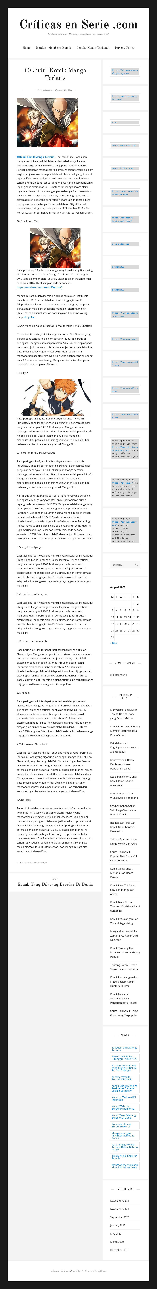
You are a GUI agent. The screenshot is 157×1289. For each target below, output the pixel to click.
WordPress (85, 1271)
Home (27, 47)
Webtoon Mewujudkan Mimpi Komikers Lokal (125, 1166)
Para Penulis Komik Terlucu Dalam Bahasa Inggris (125, 1147)
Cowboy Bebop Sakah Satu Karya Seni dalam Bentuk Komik (123, 810)
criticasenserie (118, 674)
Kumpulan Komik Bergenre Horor (121, 1125)
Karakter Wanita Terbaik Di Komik (122, 1078)
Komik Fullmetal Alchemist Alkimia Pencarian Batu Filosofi (123, 998)
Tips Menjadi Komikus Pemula (124, 1157)
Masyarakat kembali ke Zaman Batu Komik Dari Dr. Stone (124, 936)
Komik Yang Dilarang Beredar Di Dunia (124, 1116)
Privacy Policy (124, 47)
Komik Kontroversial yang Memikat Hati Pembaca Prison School (125, 731)
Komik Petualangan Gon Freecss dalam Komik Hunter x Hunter (124, 982)
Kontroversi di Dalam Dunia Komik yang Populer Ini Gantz (122, 764)
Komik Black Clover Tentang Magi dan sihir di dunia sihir (125, 906)
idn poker (29, 317)
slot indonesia (120, 244)
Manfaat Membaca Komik (53, 47)
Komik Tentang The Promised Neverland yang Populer (125, 952)
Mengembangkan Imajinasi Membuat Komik (123, 1135)
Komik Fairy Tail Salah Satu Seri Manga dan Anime (122, 890)
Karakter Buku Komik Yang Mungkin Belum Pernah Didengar (124, 1068)
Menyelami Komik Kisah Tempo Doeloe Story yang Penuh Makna (124, 714)
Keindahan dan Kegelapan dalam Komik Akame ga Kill (124, 747)
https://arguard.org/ (124, 339)
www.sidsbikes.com (122, 168)
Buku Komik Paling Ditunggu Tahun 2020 (124, 1058)
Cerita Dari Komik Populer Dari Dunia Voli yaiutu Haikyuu (123, 856)
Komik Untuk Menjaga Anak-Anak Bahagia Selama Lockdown (124, 1088)
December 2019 (119, 1250)
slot (114, 122)
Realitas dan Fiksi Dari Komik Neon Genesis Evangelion (122, 827)
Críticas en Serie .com (78, 25)
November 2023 (119, 1209)
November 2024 (119, 1201)
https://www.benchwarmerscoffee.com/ (39, 287)
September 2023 (119, 1217)
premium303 (118, 267)
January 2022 (117, 1225)
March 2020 (117, 1242)
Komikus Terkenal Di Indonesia (124, 1098)
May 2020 (115, 1233)
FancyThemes (100, 1271)
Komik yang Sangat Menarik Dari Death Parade (121, 873)
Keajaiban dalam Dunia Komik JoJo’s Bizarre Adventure (123, 781)
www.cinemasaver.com (123, 145)
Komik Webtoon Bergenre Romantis (123, 1107)
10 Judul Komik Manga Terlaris (124, 1049)
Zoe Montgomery (45, 90)
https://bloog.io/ (122, 483)
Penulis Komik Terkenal (93, 47)
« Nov (113, 643)
